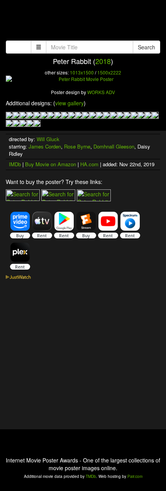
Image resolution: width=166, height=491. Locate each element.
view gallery (69, 103)
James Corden (45, 146)
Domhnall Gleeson (113, 146)
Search (146, 47)
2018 (103, 61)
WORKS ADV (101, 92)
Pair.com (134, 476)
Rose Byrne (77, 146)
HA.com (89, 164)
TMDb (91, 476)
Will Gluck (48, 139)
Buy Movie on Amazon (50, 164)
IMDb (15, 164)
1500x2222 (109, 72)
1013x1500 (82, 72)
